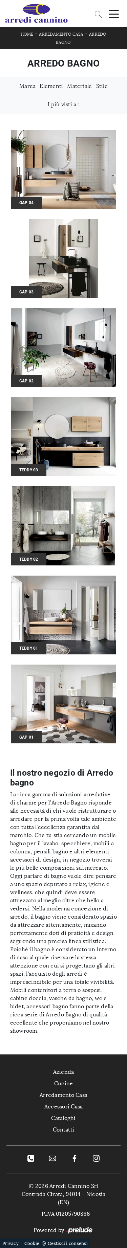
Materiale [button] (79, 86)
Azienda (63, 1072)
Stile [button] (102, 86)
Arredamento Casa (61, 34)
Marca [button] (27, 86)
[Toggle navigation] (114, 13)
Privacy (10, 1243)
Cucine (63, 1083)
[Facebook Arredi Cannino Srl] (74, 1158)
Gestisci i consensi (68, 1243)
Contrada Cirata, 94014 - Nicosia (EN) (64, 1198)
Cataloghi (63, 1118)
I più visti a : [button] (63, 104)
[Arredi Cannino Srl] (36, 13)
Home (27, 34)
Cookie (32, 1243)
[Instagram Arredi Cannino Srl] (96, 1158)
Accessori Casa (63, 1106)
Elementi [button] (51, 86)
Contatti (63, 1129)
